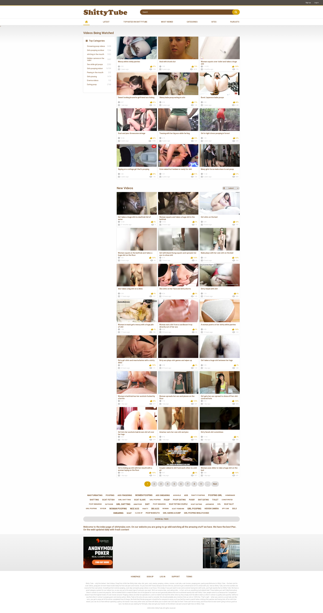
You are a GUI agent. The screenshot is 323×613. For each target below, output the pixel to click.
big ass (155, 508)
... (207, 484)
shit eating (203, 500)
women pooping (143, 495)
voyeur (103, 508)
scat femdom (178, 509)
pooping (110, 495)
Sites (213, 22)
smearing (118, 513)
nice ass (134, 508)
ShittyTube (159, 608)
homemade (230, 495)
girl (219, 504)
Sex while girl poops (99, 64)
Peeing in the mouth (99, 72)
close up (138, 513)
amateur (138, 504)
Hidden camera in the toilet (99, 59)
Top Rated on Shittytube (135, 22)
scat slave (140, 500)
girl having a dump (172, 513)
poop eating (179, 500)
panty (145, 509)
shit (147, 504)
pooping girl (215, 495)
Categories (192, 22)
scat (129, 513)
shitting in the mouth (99, 54)
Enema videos (99, 80)
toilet (215, 500)
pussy (192, 500)
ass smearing (163, 495)
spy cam (225, 508)
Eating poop (99, 84)
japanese (209, 504)
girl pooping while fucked (196, 513)
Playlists (234, 22)
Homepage (135, 577)
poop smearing (95, 504)
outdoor (109, 504)
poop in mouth (153, 513)
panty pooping (198, 495)
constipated (227, 500)
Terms (189, 577)
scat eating (196, 504)
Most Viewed (167, 22)
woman (166, 508)
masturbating (94, 495)
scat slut (229, 504)
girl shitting (124, 500)
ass (186, 495)
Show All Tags (161, 519)
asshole (177, 495)
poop (167, 500)
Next (215, 484)
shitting (94, 500)
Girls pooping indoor (99, 68)
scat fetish (108, 500)
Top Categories (97, 40)
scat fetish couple (178, 504)
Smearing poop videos (99, 46)
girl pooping (155, 500)
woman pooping (118, 508)
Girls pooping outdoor (99, 50)
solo (234, 509)
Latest (106, 22)
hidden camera (212, 509)
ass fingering (125, 495)
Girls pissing (99, 77)
